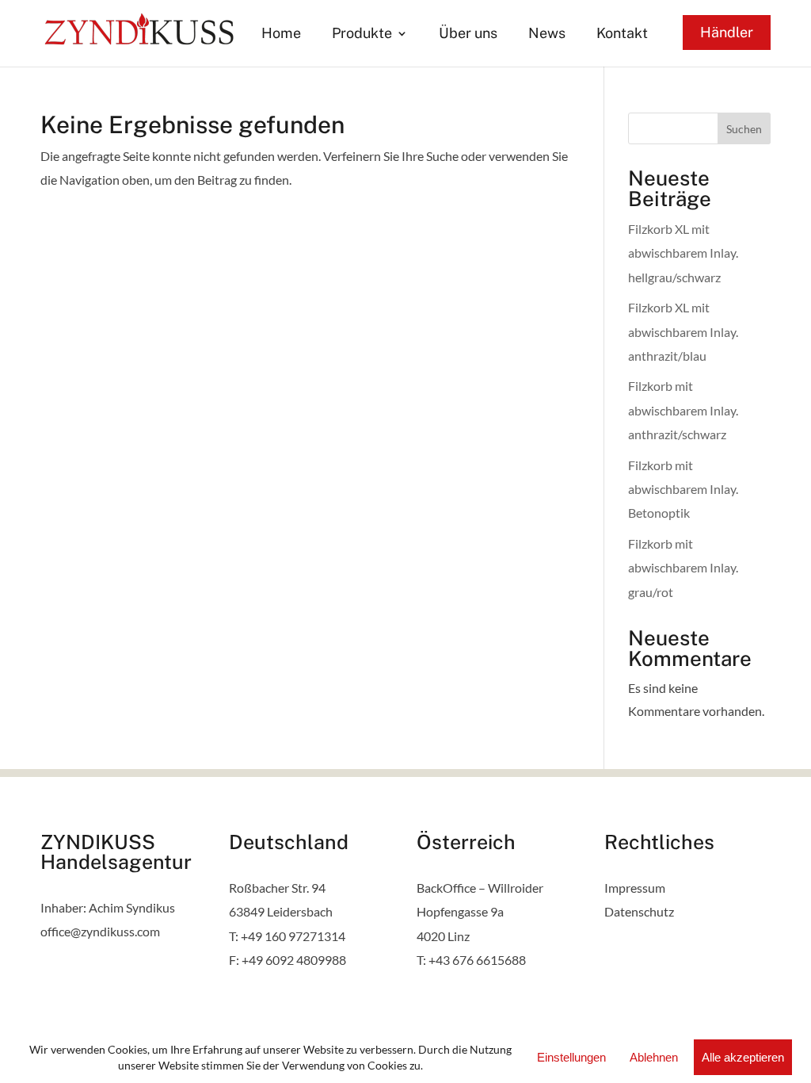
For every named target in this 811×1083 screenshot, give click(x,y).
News (546, 34)
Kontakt (622, 34)
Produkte (362, 34)
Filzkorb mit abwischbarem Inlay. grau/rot (683, 567)
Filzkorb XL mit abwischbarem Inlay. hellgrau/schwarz (683, 253)
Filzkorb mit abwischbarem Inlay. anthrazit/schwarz (683, 410)
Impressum (634, 887)
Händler (726, 32)
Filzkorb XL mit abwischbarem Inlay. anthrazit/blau (683, 331)
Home (281, 34)
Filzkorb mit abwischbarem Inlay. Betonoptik (683, 489)
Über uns (468, 34)
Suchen (744, 129)
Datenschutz (639, 911)
